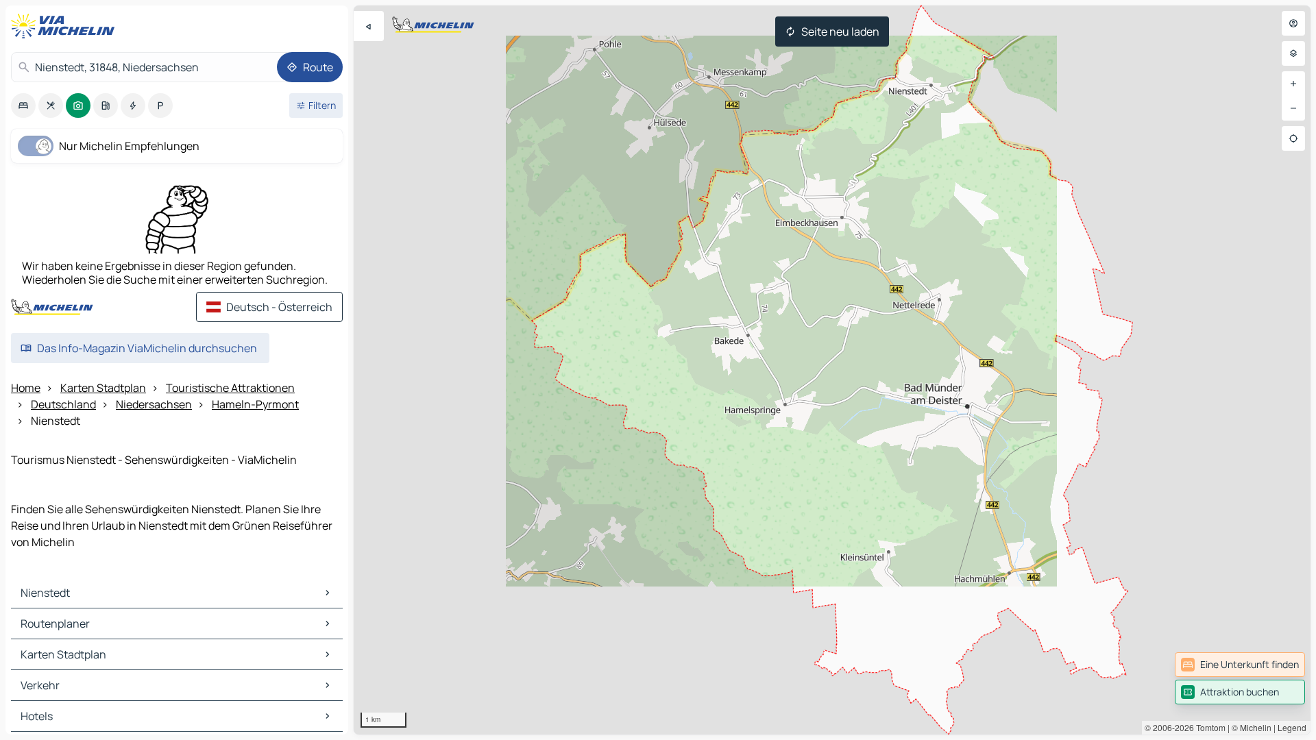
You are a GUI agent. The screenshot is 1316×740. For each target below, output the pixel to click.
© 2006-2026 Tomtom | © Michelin (1208, 727)
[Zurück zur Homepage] (66, 26)
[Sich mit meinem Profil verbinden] (1293, 23)
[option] (23, 105)
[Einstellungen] (1293, 53)
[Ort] (1293, 138)
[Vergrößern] (1293, 83)
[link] (1240, 664)
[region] (832, 370)
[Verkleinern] (1293, 108)
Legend (1292, 727)
